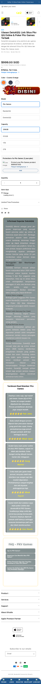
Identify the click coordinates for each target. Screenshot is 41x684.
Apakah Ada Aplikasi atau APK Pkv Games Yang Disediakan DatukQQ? (20, 568)
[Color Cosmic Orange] (3, 82)
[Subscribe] (33, 653)
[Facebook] (2, 213)
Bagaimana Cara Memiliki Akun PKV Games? (18, 556)
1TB (4, 143)
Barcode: (13, 51)
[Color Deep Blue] (10, 82)
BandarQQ (7, 111)
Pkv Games (7, 104)
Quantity (4, 178)
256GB (5, 129)
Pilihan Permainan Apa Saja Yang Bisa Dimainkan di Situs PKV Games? (19, 562)
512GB (5, 136)
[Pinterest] (9, 213)
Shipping (11, 65)
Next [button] (39, 2)
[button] (2, 12)
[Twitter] (5, 213)
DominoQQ (7, 118)
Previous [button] (2, 2)
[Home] (15, 12)
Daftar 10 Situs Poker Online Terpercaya (20, 2)
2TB (4, 149)
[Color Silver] (17, 82)
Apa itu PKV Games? (13, 550)
